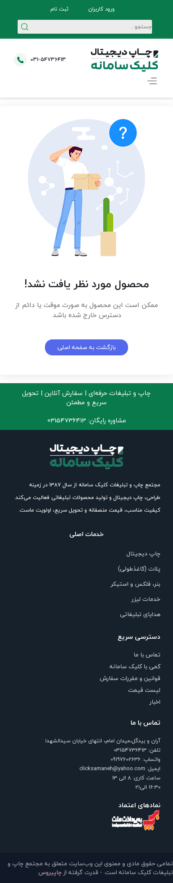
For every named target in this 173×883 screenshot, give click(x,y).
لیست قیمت (144, 690)
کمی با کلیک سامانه (135, 666)
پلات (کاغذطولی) (139, 568)
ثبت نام (59, 9)
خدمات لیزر (145, 599)
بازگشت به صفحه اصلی (87, 347)
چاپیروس (50, 872)
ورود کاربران (101, 9)
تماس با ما (147, 654)
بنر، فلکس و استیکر (135, 583)
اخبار (154, 701)
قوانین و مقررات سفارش (130, 678)
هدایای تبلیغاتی (140, 614)
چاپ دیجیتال (143, 553)
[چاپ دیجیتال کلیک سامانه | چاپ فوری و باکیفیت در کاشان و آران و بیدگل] (124, 59)
